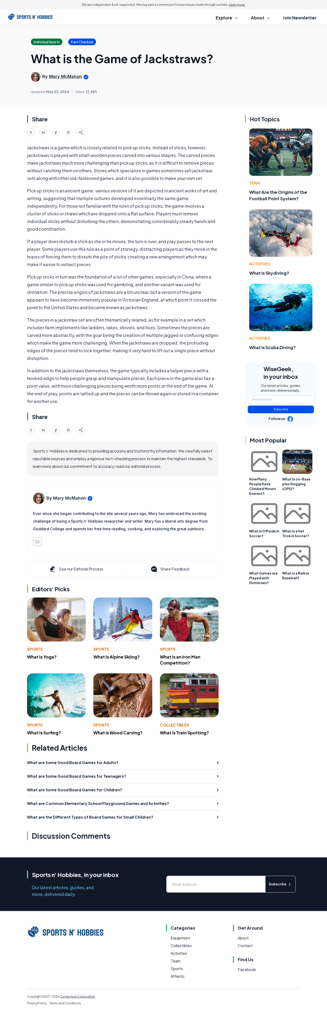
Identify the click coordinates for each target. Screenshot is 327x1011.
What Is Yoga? (42, 656)
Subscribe (281, 409)
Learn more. (237, 4)
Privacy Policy (36, 1003)
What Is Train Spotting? (184, 732)
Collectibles (174, 724)
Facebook (247, 969)
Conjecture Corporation (77, 996)
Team (254, 182)
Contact (245, 945)
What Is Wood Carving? (118, 732)
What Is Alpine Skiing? (116, 656)
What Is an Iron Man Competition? (180, 659)
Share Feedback (175, 568)
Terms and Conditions (65, 1003)
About (243, 937)
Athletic (178, 976)
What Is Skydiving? (269, 273)
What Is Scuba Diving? (272, 347)
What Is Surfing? (44, 732)
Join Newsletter (299, 17)
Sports (35, 649)
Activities (259, 263)
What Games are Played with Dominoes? (263, 578)
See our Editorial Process (81, 568)
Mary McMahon (65, 76)
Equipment (180, 937)
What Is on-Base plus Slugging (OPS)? (296, 484)
